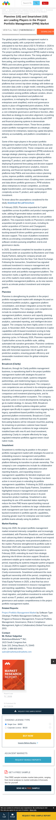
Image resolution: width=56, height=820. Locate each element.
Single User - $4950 (15, 724)
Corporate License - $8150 (17, 728)
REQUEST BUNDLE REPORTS (28, 760)
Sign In (45, 3)
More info (33, 810)
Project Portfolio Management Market (19, 613)
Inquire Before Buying (27, 743)
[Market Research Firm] (7, 3)
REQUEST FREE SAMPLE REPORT (30, 711)
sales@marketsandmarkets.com (17, 652)
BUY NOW (28, 736)
